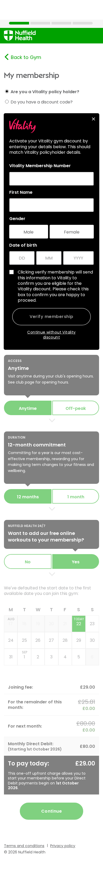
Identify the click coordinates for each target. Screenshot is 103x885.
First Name (20, 192)
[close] (93, 119)
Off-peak (75, 408)
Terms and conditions (24, 845)
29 (78, 640)
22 (79, 622)
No (28, 562)
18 (24, 624)
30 (92, 640)
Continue (51, 811)
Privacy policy (62, 845)
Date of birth (23, 245)
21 (65, 624)
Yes (75, 562)
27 (51, 640)
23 (92, 624)
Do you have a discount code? (42, 102)
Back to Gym (26, 57)
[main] (51, 442)
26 (37, 640)
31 (11, 657)
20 (51, 624)
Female (71, 232)
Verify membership (51, 317)
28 (65, 640)
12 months (28, 497)
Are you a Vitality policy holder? (45, 92)
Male (29, 232)
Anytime (28, 408)
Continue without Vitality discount (51, 335)
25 (24, 640)
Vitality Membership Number (40, 166)
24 (10, 640)
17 (11, 622)
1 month (75, 497)
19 (38, 624)
